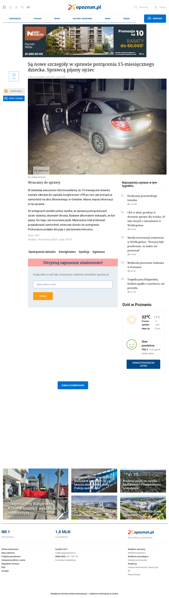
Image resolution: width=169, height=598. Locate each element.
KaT (37, 235)
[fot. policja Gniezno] (73, 127)
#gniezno (98, 252)
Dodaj (43, 296)
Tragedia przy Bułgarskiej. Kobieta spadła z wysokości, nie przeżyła (146, 284)
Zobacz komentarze (73, 385)
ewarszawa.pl (80, 593)
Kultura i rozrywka (82, 19)
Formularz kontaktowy (65, 560)
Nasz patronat (8, 552)
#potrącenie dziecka (42, 252)
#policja (84, 252)
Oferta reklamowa (9, 549)
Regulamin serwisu (10, 563)
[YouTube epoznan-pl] (28, 7)
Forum (126, 19)
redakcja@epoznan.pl (65, 552)
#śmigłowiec (67, 252)
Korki (107, 19)
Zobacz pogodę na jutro (143, 364)
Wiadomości (15, 19)
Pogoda (37, 19)
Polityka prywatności (11, 556)
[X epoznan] (22, 7)
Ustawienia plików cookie (13, 560)
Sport (57, 19)
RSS (3, 567)
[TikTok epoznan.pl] (16, 7)
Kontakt (157, 18)
